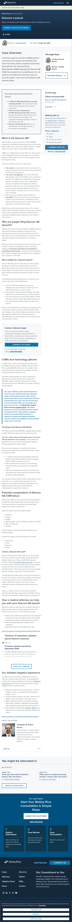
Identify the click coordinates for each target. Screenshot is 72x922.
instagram (3, 892)
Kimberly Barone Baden (12, 779)
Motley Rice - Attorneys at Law (10, 3)
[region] (36, 911)
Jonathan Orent (21, 43)
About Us (23, 872)
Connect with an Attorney (36, 816)
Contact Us (60, 862)
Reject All (36, 914)
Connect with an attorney (16, 28)
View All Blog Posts (14, 785)
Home (4, 886)
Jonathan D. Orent (25, 724)
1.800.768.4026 (58, 3)
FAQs (21, 881)
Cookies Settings (36, 910)
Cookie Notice (42, 905)
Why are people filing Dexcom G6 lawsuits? (55, 101)
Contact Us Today (21, 344)
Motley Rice (13, 862)
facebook (9, 892)
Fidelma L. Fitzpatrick (49, 779)
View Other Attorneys (54, 75)
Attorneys (6, 876)
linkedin (6, 892)
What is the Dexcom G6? (55, 96)
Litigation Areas (8, 881)
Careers (22, 886)
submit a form (52, 120)
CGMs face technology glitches (56, 105)
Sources (6, 749)
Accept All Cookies (36, 919)
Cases (4, 872)
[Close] (69, 904)
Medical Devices (7, 14)
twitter (13, 892)
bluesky (16, 892)
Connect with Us (56, 147)
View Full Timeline (21, 666)
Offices (22, 876)
